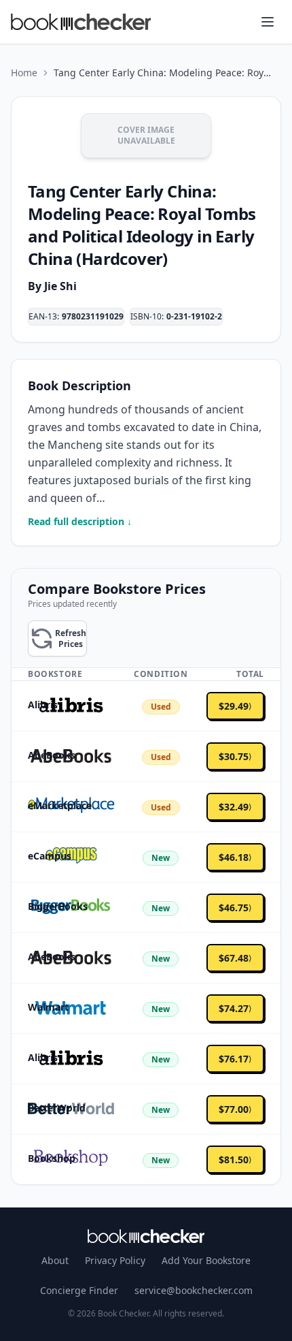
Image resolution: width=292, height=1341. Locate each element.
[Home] (146, 1236)
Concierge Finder (79, 1290)
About (55, 1260)
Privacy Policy (115, 1260)
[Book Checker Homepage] (81, 22)
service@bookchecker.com (193, 1290)
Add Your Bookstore (206, 1260)
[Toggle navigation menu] (267, 21)
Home (24, 72)
